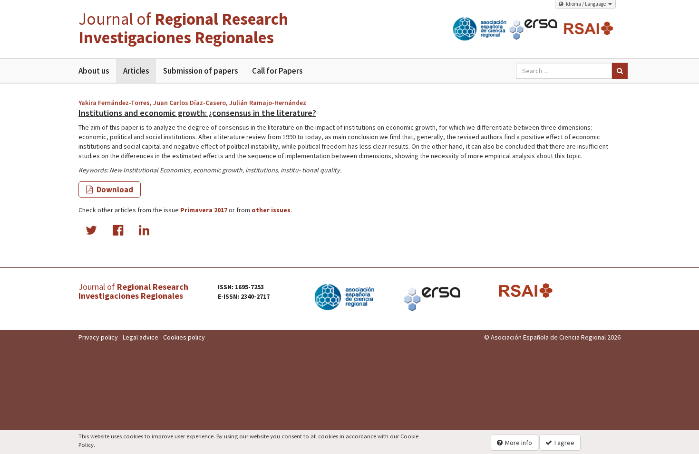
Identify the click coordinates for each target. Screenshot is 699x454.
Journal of (183, 28)
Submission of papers (200, 71)
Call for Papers (277, 71)
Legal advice (140, 337)
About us (93, 71)
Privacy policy (98, 337)
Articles (136, 71)
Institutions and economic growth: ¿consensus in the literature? (197, 112)
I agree (564, 442)
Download (114, 189)
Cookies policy (184, 337)
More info (518, 442)
